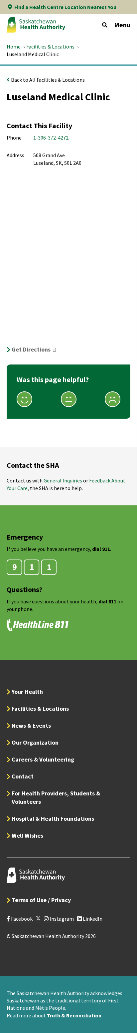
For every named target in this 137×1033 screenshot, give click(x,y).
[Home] (36, 25)
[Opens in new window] (38, 918)
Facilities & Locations (50, 46)
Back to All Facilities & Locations (48, 79)
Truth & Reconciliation (74, 1015)
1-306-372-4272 (50, 137)
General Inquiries (63, 480)
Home (14, 46)
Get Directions (36, 349)
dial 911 (101, 549)
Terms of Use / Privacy (41, 900)
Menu (122, 25)
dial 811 (107, 601)
